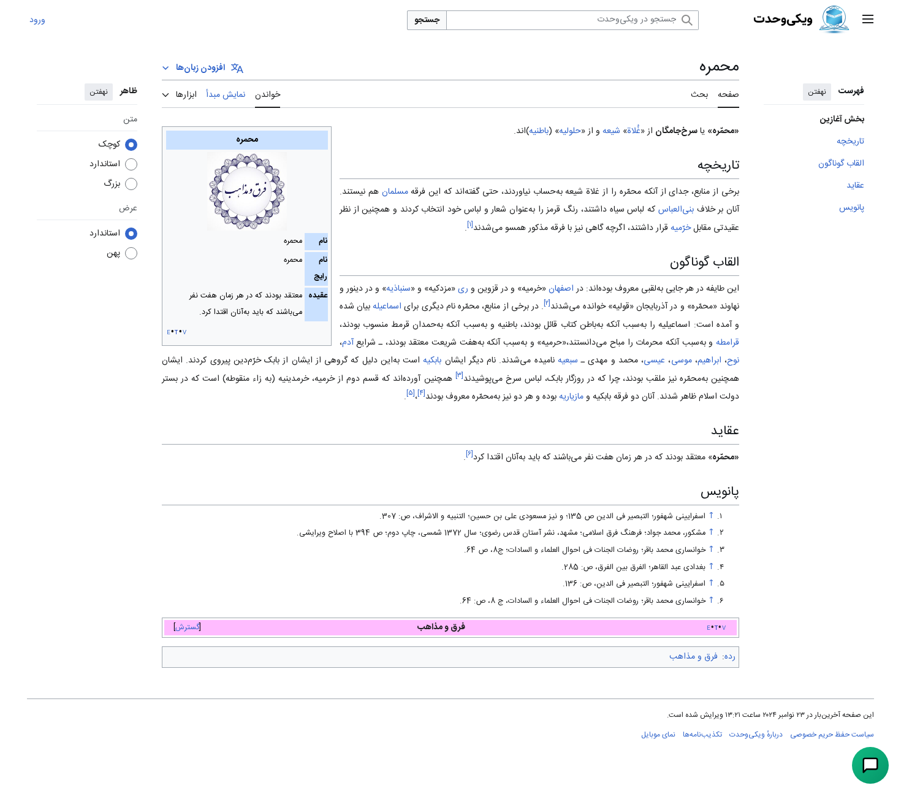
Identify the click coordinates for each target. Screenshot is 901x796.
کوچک (109, 145)
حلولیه (570, 131)
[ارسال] (870, 765)
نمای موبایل (658, 735)
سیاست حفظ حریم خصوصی (832, 735)
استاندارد (104, 164)
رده (730, 656)
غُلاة (634, 131)
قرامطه (727, 342)
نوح (733, 360)
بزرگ (112, 184)
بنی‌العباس (676, 209)
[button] (868, 20)
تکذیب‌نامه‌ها (702, 735)
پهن (113, 253)
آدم (348, 342)
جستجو (426, 20)
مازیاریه (571, 396)
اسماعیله (387, 306)
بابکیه (432, 360)
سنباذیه (398, 288)
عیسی (654, 360)
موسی (681, 360)
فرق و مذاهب (693, 656)
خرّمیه (681, 228)
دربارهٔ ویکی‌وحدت (756, 735)
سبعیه (568, 360)
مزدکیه (439, 288)
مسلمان (395, 192)
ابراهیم (709, 360)
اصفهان (561, 288)
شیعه (611, 131)
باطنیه (539, 131)
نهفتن (817, 92)
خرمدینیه (293, 379)
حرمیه (551, 342)
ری (463, 288)
